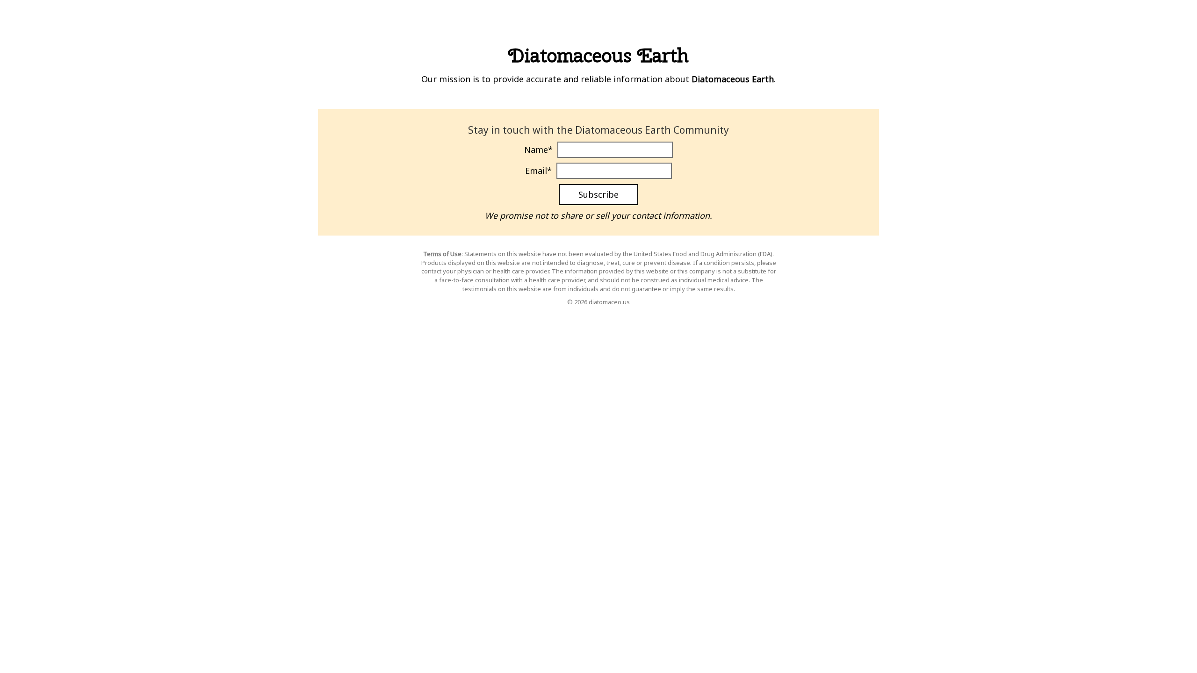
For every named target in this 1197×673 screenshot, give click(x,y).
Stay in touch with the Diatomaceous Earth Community (598, 129)
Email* (538, 170)
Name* (538, 149)
